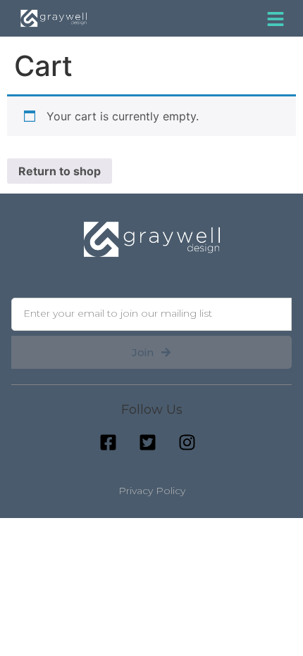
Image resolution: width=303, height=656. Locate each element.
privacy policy (151, 490)
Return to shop (59, 171)
